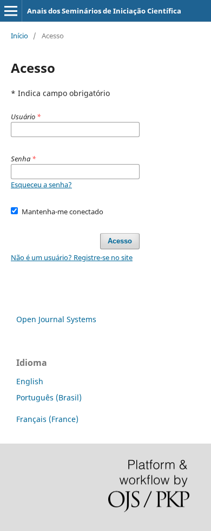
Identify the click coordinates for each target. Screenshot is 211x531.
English (29, 381)
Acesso (120, 241)
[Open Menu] (11, 11)
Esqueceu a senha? (41, 184)
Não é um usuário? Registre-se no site (72, 257)
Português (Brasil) (49, 397)
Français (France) (47, 419)
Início (19, 35)
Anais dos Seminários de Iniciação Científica (104, 11)
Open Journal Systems (56, 319)
